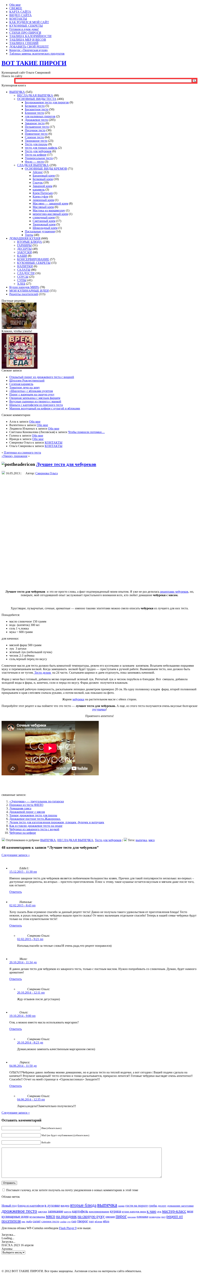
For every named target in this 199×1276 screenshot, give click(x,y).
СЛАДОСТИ (26, 273)
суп (69, 1221)
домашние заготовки (180, 1205)
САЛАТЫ (23, 269)
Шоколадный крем (45, 228)
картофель (80, 1211)
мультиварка (37, 1216)
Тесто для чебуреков (38, 151)
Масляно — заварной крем (50, 203)
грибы (153, 1205)
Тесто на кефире (35, 154)
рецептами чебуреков (174, 591)
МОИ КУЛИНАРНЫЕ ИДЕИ (29, 290)
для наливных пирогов (40, 116)
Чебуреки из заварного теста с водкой (34, 829)
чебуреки (78, 699)
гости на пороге (136, 1205)
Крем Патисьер (43, 193)
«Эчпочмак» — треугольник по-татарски (36, 801)
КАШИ (22, 255)
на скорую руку (91, 1216)
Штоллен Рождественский (27, 380)
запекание (55, 1211)
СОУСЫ (22, 276)
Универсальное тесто (39, 158)
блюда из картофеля (30, 1205)
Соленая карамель (21, 384)
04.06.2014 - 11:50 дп (23, 1065)
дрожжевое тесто (19, 1210)
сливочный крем (44, 217)
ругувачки (99, 709)
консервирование (99, 1211)
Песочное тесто (35, 130)
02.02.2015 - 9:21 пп (30, 939)
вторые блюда (83, 1205)
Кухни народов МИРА (24, 287)
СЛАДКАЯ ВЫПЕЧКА (33, 165)
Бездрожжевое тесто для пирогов (47, 102)
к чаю (151, 1211)
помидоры (155, 1217)
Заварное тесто (35, 123)
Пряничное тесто (36, 133)
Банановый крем (44, 175)
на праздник (66, 1216)
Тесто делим (42, 672)
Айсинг (38, 172)
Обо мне (34, 421)
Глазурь (38, 182)
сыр (73, 1221)
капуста (67, 1211)
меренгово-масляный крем (50, 214)
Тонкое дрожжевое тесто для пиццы (33, 815)
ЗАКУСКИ (24, 252)
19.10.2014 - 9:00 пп (22, 1015)
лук (159, 1211)
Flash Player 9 (68, 1228)
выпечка (141, 840)
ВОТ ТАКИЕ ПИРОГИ (34, 62)
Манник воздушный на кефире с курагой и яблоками (44, 408)
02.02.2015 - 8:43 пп (22, 905)
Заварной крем (42, 186)
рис (23, 1221)
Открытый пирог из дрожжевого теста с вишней (41, 377)
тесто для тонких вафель (41, 147)
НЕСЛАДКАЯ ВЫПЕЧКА (35, 95)
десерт (162, 1205)
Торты (29, 234)
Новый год (9, 1205)
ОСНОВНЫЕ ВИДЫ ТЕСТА (36, 99)
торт (91, 1221)
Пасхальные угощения (40, 231)
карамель (39, 189)
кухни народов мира (134, 1211)
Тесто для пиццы (36, 144)
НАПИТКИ (25, 266)
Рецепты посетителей (23, 294)
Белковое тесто (35, 105)
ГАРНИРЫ (24, 245)
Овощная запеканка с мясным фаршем (34, 398)
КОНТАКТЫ (53, 442)
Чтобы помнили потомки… (86, 432)
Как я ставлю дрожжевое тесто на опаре (35, 825)
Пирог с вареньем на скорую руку (31, 394)
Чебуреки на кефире (22, 832)
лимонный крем (43, 200)
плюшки (142, 1216)
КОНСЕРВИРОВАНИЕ (33, 259)
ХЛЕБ (21, 283)
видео (65, 1205)
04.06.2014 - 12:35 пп (31, 1099)
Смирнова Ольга (46, 473)
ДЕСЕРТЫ (24, 248)
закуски (42, 1211)
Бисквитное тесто (36, 109)
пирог (121, 1216)
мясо (151, 840)
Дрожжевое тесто (36, 119)
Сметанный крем (44, 221)
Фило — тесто (34, 161)
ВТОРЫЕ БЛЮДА (29, 241)
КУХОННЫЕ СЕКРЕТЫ (34, 262)
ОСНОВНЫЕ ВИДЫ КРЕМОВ (46, 168)
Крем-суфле (40, 196)
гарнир (121, 1206)
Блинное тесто (34, 112)
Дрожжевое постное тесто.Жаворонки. (35, 818)
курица (115, 1211)
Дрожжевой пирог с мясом (27, 811)
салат (37, 1221)
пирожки (131, 1217)
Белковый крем (43, 179)
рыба (29, 1221)
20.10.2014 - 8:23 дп (30, 1042)
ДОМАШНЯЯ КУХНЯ (24, 238)
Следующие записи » (16, 855)
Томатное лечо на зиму (24, 387)
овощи (110, 1216)
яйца (106, 1221)
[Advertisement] (99, 483)
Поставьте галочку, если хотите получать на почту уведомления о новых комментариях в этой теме (72, 1190)
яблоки (98, 1221)
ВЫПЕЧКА (17, 92)
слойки (63, 1222)
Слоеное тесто (34, 137)
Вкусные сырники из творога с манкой (35, 401)
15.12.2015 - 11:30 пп (23, 871)
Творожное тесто (36, 140)
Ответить (15, 891)
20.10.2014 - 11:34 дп (23, 962)
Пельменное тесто (37, 126)
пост (163, 1217)
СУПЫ (21, 280)
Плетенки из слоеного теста (22, 452)
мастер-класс (174, 1211)
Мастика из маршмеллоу (49, 210)
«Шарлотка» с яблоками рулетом (31, 391)
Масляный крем (43, 207)
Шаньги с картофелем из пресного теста (36, 405)
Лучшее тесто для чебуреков (66, 464)
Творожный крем (44, 224)
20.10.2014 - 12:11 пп (31, 992)
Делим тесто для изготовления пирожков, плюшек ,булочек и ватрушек (56, 822)
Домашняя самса (20, 808)
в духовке (52, 1205)
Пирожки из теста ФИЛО (26, 805)
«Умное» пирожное (14, 456)
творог (82, 1221)
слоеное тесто (50, 1221)
